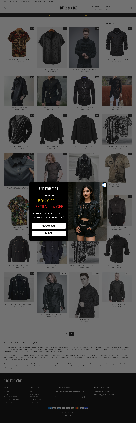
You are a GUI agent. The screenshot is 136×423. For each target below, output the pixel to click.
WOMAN (48, 226)
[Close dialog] (104, 185)
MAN (48, 233)
